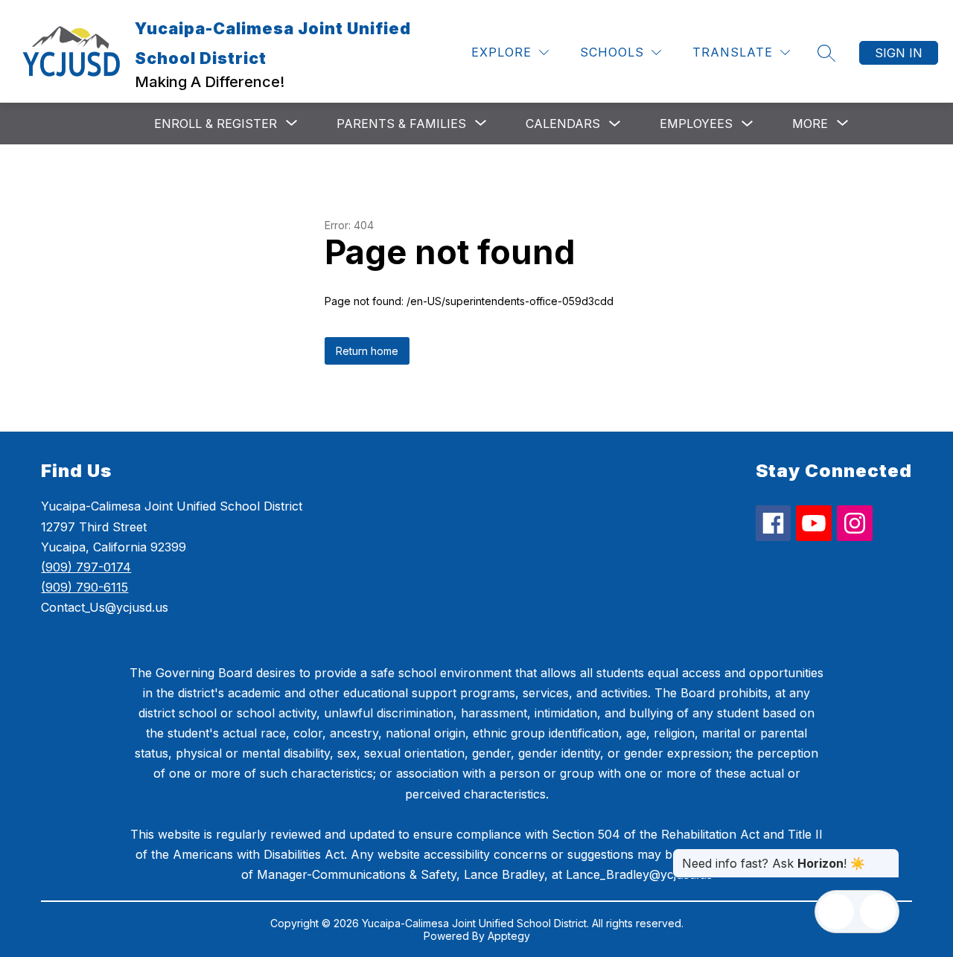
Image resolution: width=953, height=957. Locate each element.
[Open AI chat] (878, 911)
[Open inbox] (836, 911)
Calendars (563, 123)
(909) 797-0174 (86, 567)
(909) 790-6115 (84, 587)
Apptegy (509, 935)
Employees (696, 123)
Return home (367, 351)
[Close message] (887, 856)
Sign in (898, 52)
